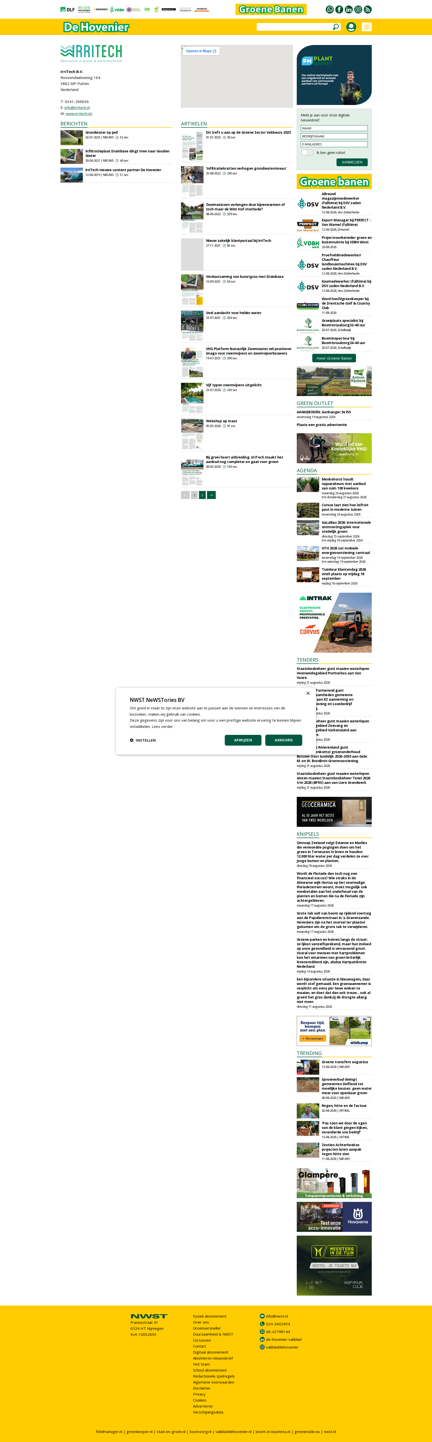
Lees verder (162, 726)
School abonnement (210, 1370)
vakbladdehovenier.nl (234, 1431)
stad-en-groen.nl (171, 1431)
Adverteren (203, 1406)
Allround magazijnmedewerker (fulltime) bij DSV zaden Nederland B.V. (341, 200)
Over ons (201, 1322)
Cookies (199, 1400)
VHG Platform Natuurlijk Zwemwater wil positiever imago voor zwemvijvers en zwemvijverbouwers (249, 351)
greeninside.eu (307, 1431)
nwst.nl (330, 1431)
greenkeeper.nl (139, 1431)
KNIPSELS (308, 834)
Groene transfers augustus (345, 1061)
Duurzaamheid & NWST (213, 1334)
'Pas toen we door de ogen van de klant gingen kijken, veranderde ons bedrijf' (345, 1127)
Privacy (199, 1394)
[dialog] (216, 720)
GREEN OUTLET (315, 403)
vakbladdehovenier (282, 1347)
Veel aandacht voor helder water (234, 312)
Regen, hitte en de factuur (344, 1105)
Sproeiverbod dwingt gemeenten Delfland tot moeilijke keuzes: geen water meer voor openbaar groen (347, 1086)
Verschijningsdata (208, 1412)
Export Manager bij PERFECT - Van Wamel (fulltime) (346, 222)
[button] (143, 740)
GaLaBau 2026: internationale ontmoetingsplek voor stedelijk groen (346, 527)
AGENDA (307, 470)
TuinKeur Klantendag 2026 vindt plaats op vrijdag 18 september (344, 574)
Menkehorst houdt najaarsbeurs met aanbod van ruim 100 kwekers (344, 483)
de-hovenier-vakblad (284, 1339)
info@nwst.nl (277, 1316)
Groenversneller (207, 1328)
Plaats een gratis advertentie (322, 424)
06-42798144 (278, 1331)
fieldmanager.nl (109, 1431)
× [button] (308, 693)
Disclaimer (202, 1388)
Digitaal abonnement (210, 1352)
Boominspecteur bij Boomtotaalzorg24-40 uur (343, 340)
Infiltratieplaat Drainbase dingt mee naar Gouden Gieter (128, 153)
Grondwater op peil (102, 132)
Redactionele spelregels (214, 1376)
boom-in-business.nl (273, 1431)
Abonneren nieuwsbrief (213, 1358)
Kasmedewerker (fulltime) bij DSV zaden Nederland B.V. (346, 283)
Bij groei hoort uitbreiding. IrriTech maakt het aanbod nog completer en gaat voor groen (244, 459)
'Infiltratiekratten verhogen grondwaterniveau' (246, 168)
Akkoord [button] (284, 740)
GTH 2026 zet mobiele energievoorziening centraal (346, 550)
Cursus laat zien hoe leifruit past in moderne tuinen (345, 507)
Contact (199, 1346)
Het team (201, 1364)
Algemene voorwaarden (213, 1382)
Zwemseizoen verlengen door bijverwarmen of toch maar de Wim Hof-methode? (245, 206)
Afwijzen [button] (243, 740)
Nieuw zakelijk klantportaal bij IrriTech (238, 240)
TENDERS (307, 659)
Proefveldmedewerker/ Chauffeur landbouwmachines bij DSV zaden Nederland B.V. (344, 262)
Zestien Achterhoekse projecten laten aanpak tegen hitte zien (342, 1149)
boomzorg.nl (200, 1431)
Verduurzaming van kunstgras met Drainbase (245, 276)
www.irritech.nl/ (79, 113)
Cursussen (202, 1340)
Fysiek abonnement (209, 1316)
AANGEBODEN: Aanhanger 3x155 (324, 412)
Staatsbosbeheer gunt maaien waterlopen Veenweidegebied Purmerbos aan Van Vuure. (333, 673)
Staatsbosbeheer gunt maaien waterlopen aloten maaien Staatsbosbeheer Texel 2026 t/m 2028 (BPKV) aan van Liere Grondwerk (333, 778)
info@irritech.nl (77, 107)
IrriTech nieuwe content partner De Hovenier (123, 169)
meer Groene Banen (334, 358)
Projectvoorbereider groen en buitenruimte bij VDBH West (347, 239)
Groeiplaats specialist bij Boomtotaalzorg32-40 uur (343, 322)
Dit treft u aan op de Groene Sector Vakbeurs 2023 (248, 132)
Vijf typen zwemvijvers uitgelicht (234, 385)
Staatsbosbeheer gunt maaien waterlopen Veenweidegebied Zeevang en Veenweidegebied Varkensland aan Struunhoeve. (333, 728)
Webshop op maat (221, 421)
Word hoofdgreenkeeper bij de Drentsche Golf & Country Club (346, 303)
